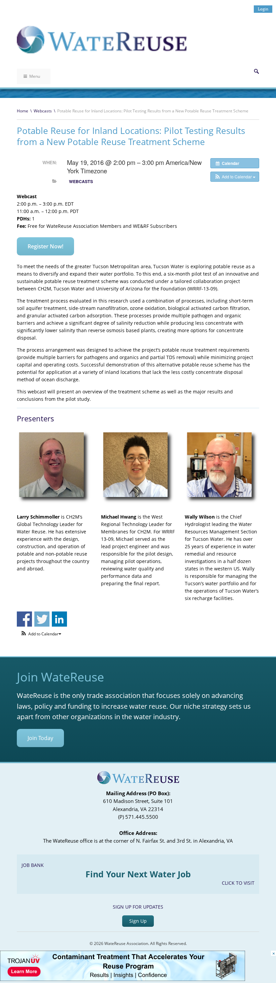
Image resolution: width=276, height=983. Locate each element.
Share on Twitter (41, 619)
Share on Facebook (24, 619)
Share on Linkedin (59, 619)
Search (256, 71)
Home (22, 111)
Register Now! (45, 246)
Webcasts (43, 111)
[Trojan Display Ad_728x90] (122, 979)
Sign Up (138, 921)
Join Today (40, 738)
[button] (235, 176)
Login (263, 8)
